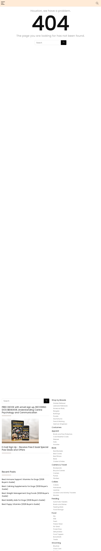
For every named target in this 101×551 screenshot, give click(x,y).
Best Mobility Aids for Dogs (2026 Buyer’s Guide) (23, 500)
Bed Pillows (57, 456)
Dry (54, 516)
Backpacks (57, 468)
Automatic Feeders (60, 502)
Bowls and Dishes (60, 504)
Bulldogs (56, 414)
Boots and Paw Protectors (62, 434)
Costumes (56, 427)
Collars (55, 481)
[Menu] (3, 3)
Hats (55, 442)
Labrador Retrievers (60, 406)
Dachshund (57, 419)
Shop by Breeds (59, 400)
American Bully (59, 408)
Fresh (55, 521)
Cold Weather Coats (61, 437)
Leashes (56, 490)
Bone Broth (57, 537)
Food (54, 513)
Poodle (55, 416)
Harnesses (57, 487)
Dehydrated (57, 532)
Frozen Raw (57, 529)
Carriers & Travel (59, 464)
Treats (55, 539)
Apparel (55, 431)
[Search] (97, 3)
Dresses (56, 439)
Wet (54, 519)
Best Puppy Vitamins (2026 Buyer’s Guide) (21, 504)
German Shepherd (60, 424)
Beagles (56, 411)
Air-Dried (56, 526)
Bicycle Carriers (59, 470)
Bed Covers (57, 454)
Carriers (56, 473)
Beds (54, 448)
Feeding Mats (58, 507)
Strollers (56, 478)
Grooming (56, 542)
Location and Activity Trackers (64, 493)
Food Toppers (58, 534)
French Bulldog (59, 421)
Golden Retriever (59, 403)
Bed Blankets (58, 451)
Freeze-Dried (57, 524)
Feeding (55, 498)
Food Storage (58, 510)
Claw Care (57, 549)
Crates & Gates (59, 461)
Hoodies (56, 444)
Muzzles (56, 495)
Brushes (56, 546)
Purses (55, 476)
